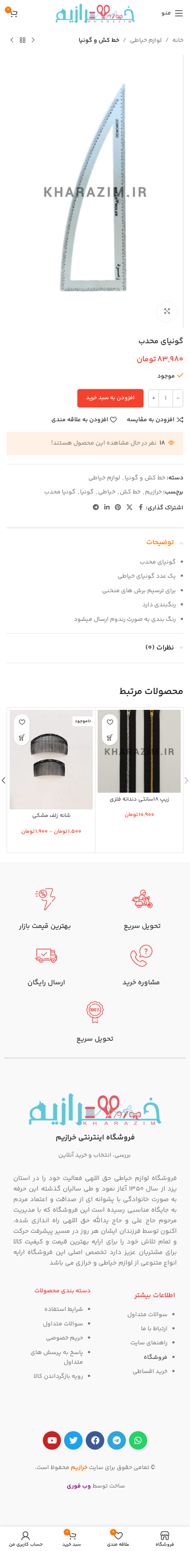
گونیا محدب (60, 492)
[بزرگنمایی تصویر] (167, 312)
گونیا (87, 492)
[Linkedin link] (107, 507)
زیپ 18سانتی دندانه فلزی (139, 799)
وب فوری (79, 1486)
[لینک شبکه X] (129, 507)
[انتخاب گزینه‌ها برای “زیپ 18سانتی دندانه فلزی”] (110, 737)
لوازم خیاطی (146, 40)
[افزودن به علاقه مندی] (110, 722)
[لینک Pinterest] (118, 507)
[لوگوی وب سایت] (95, 13)
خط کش (130, 492)
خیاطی (106, 492)
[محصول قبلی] (33, 40)
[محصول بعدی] (12, 40)
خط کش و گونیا (99, 40)
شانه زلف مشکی (51, 815)
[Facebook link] (140, 507)
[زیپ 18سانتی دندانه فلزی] (139, 751)
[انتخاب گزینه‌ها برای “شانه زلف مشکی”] (22, 737)
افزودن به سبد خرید (110, 397)
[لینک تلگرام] (96, 507)
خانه (177, 40)
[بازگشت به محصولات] (22, 40)
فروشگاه (155, 1357)
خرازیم (153, 492)
